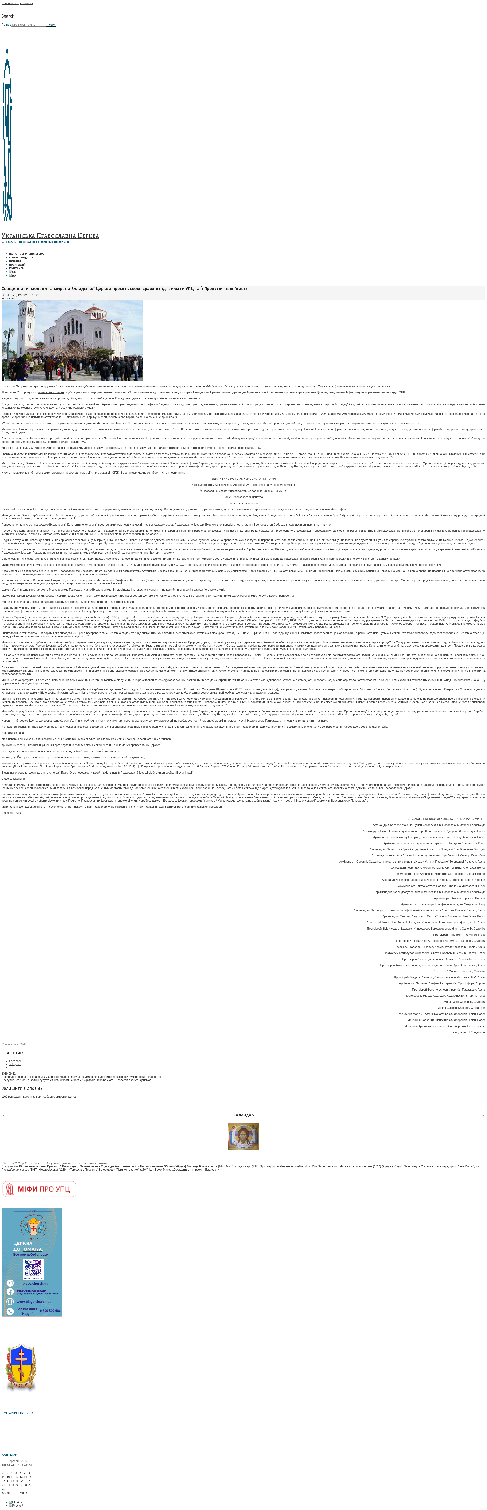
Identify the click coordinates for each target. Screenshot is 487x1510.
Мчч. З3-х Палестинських (321, 1166)
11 (12, 1476)
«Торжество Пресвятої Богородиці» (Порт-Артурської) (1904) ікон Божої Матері (120, 1169)
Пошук (6, 24)
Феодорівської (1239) (53, 1169)
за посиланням (175, 472)
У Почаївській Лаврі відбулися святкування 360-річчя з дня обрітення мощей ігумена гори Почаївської (94, 1076)
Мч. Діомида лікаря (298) (242, 1166)
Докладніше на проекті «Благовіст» (196, 1169)
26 (16, 1484)
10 (8, 1476)
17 (8, 1480)
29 (29, 1484)
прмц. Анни (462, 1166)
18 (12, 1480)
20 (21, 1480)
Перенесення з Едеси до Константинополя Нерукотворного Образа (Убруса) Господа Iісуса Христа (148, 1166)
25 (12, 1484)
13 (21, 1476)
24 (8, 1484)
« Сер (6, 1492)
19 (16, 1480)
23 (3, 1484)
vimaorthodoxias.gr (51, 392)
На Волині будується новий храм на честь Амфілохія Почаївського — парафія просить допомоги (88, 1080)
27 (21, 1484)
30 (3, 1488)
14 (25, 1476)
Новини (10, 298)
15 (29, 1476)
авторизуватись (66, 1096)
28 (25, 1484)
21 (25, 1480)
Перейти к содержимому (17, 3)
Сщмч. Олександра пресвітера (421, 1166)
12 (16, 1476)
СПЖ (115, 472)
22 (29, 1480)
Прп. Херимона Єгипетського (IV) (281, 1166)
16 (3, 1480)
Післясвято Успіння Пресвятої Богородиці (48, 1166)
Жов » (24, 1492)
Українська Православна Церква (50, 235)
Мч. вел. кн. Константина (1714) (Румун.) (366, 1166)
